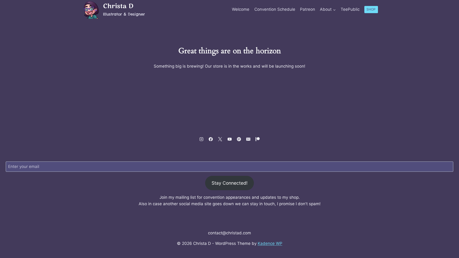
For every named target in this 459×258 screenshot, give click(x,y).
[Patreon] (257, 139)
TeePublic (350, 9)
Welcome (240, 9)
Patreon (307, 9)
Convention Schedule (274, 9)
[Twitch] (239, 139)
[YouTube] (229, 139)
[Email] (248, 139)
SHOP (371, 9)
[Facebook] (211, 139)
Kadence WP (270, 243)
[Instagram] (201, 139)
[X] (220, 139)
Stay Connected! (229, 183)
